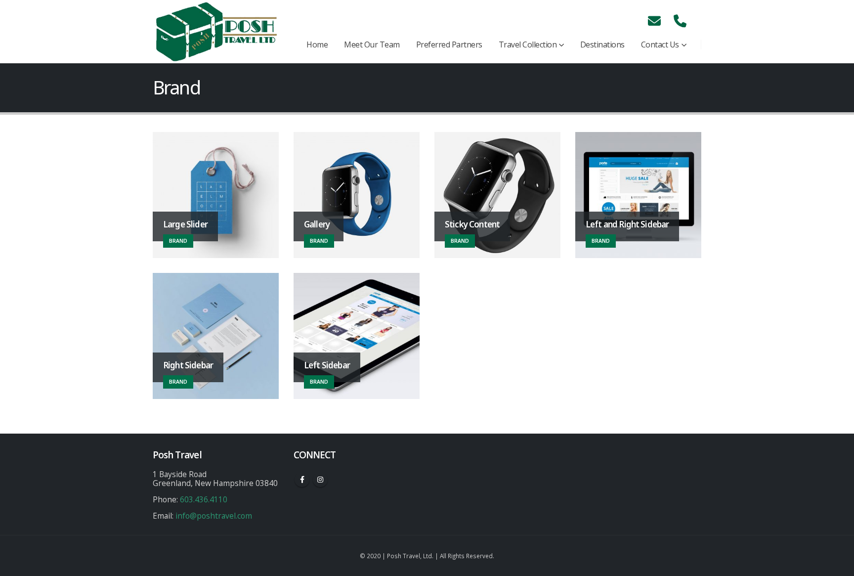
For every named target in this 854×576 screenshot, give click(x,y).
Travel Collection (528, 44)
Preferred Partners (449, 44)
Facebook (302, 479)
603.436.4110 (203, 499)
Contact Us (660, 44)
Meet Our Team (372, 44)
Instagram (320, 479)
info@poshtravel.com (213, 515)
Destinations (602, 44)
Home (317, 44)
